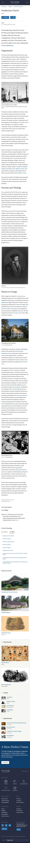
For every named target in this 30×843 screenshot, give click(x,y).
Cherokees (17, 359)
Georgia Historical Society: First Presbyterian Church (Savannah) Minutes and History (15, 562)
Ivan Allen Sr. (10, 697)
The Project (18, 798)
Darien (15, 306)
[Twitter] (10, 825)
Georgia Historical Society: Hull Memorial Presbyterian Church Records (15, 558)
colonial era (9, 45)
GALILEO (15, 783)
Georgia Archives (9, 457)
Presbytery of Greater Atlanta (8, 535)
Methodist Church (6, 633)
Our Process (18, 808)
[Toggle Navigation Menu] (2, 2)
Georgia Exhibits (4, 814)
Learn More (5, 762)
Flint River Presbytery (7, 544)
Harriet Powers (5, 662)
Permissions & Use (19, 812)
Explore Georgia (9, 344)
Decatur (23, 168)
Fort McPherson (10, 705)
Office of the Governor (6, 790)
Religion (10, 6)
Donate (18, 829)
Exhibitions (3, 810)
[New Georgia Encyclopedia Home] (15, 2)
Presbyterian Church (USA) (8, 550)
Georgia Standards (5, 802)
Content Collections (5, 800)
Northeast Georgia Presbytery (8, 541)
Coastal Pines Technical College (14, 731)
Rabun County (22, 173)
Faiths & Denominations (18, 6)
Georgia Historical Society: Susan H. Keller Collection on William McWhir (15, 554)
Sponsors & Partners (20, 802)
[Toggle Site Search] (27, 3)
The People (18, 800)
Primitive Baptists (5, 612)
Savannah (24, 306)
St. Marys (16, 313)
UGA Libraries (14, 790)
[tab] (4, 532)
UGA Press (6, 783)
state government (21, 395)
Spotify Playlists (4, 812)
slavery (12, 370)
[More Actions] (17, 17)
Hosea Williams (10, 735)
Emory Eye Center (11, 727)
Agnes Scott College (14, 168)
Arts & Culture (4, 6)
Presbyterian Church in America (9, 592)
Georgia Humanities (24, 783)
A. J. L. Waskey (4, 24)
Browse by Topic (4, 798)
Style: (4, 510)
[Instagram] (6, 825)
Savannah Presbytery (7, 547)
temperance (17, 387)
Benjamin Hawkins (11, 701)
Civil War (14, 389)
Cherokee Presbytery (7, 538)
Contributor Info (19, 810)
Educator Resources (5, 816)
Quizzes (3, 808)
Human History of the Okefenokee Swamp (16, 722)
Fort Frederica (7, 308)
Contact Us (4, 828)
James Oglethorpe (6, 684)
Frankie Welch (10, 710)
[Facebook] (2, 825)
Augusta (3, 401)
